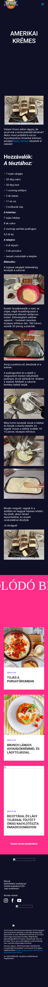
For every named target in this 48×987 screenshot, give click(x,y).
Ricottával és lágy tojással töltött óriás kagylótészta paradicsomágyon (23, 821)
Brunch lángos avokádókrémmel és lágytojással (23, 748)
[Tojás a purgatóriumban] (24, 647)
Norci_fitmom (21, 141)
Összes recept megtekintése (24, 843)
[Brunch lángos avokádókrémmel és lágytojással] (24, 715)
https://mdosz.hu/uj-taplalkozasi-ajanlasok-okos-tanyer (23, 951)
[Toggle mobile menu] (42, 4)
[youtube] (19, 900)
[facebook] (12, 900)
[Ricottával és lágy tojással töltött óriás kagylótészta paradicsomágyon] (24, 786)
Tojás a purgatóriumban (20, 679)
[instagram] (6, 900)
